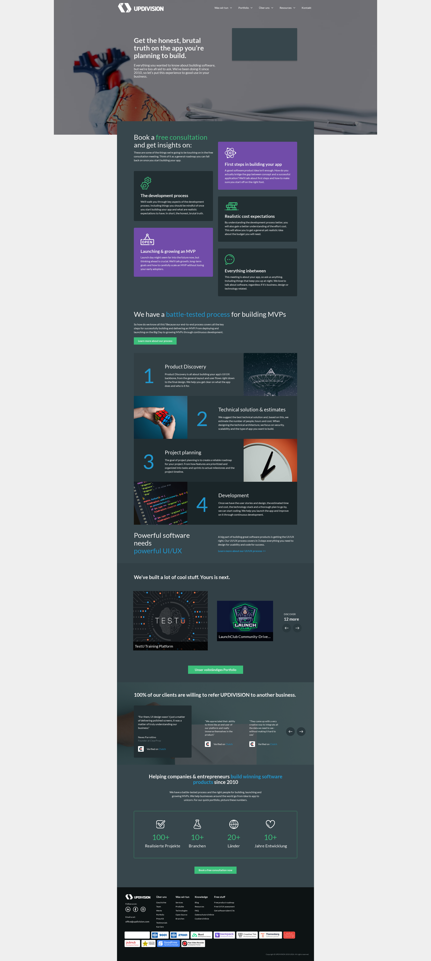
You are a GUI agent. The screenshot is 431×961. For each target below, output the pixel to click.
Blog (197, 902)
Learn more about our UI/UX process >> (242, 550)
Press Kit (160, 918)
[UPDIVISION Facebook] (137, 909)
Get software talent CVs (224, 910)
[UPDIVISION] (140, 4)
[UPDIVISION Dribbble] (144, 909)
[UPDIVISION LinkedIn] (129, 909)
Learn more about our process (155, 340)
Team (158, 906)
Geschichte (161, 902)
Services (179, 902)
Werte (159, 910)
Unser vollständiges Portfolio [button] (215, 670)
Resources (199, 906)
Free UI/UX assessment (224, 906)
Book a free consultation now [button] (215, 870)
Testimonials (161, 922)
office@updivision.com (137, 921)
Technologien (182, 910)
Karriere (160, 926)
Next (297, 628)
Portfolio (160, 914)
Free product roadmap (224, 902)
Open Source (181, 914)
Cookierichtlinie (202, 918)
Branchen (180, 918)
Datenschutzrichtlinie (204, 914)
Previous (286, 628)
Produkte (180, 906)
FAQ (197, 910)
